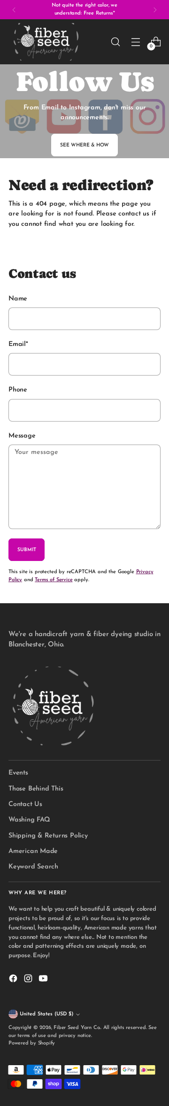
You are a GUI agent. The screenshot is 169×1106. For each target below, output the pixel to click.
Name (17, 298)
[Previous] (14, 9)
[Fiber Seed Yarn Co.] (46, 42)
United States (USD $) (46, 1014)
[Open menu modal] (135, 42)
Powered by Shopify (31, 1043)
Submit (26, 550)
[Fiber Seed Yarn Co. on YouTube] (44, 980)
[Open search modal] (115, 42)
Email (18, 344)
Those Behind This (35, 788)
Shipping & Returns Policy (48, 835)
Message (22, 435)
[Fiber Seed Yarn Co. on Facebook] (14, 980)
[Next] (155, 9)
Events (18, 772)
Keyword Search (33, 866)
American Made (33, 851)
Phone (17, 389)
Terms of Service (53, 580)
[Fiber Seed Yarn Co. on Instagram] (29, 980)
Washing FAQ (29, 819)
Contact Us (25, 804)
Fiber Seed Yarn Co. (77, 1027)
